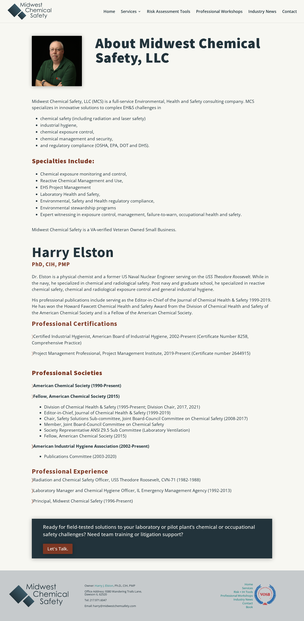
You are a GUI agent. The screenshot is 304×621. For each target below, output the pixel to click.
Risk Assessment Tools (168, 12)
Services (129, 12)
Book (249, 607)
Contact (289, 12)
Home (109, 12)
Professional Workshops (219, 12)
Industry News (262, 12)
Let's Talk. (57, 549)
